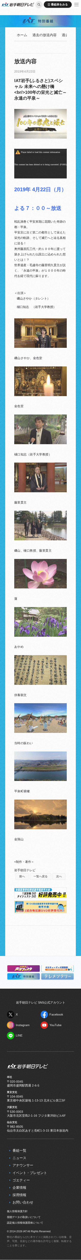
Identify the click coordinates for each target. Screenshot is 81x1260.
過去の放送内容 (44, 35)
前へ (22, 876)
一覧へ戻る (40, 876)
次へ (59, 876)
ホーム (22, 35)
